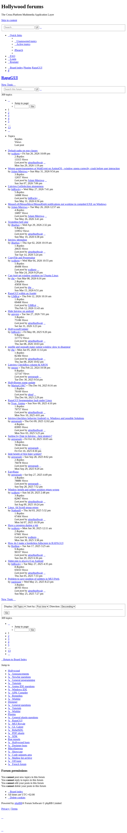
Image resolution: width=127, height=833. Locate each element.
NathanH (16, 510)
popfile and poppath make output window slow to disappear (39, 346)
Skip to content (9, 20)
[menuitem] (26, 41)
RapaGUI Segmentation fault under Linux (30, 400)
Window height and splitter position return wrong (33, 489)
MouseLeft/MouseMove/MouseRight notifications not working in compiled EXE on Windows (57, 204)
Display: (8, 606)
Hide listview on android (21, 311)
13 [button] (9, 127)
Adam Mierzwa (19, 171)
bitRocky (16, 189)
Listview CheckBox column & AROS (28, 364)
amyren (15, 314)
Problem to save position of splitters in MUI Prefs (33, 578)
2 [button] (8, 112)
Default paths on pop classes (23, 150)
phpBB (18, 803)
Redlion (15, 546)
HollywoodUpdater (18, 329)
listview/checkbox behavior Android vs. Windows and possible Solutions (46, 418)
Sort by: (31, 606)
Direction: (55, 606)
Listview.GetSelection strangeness (25, 186)
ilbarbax (15, 225)
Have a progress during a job (23, 525)
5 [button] (8, 121)
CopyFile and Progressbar (21, 257)
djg (13, 278)
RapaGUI (9, 78)
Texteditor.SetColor (18, 222)
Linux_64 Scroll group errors (23, 507)
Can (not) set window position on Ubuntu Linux (33, 275)
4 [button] (8, 118)
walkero (15, 153)
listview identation (17, 239)
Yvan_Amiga (18, 403)
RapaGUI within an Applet (22, 293)
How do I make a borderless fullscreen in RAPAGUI (35, 543)
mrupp (14, 367)
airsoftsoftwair (35, 162)
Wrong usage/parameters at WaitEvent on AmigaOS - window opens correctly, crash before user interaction (64, 168)
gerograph (33, 376)
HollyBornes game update (21, 382)
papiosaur (16, 581)
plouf (30, 394)
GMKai (15, 296)
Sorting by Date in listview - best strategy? (30, 436)
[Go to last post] (44, 162)
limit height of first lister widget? (25, 454)
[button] (9, 100)
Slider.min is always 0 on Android (25, 561)
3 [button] (8, 115)
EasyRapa (13, 471)
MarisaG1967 (18, 385)
